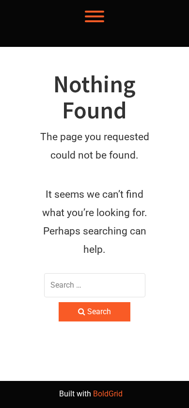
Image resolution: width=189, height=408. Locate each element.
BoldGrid (108, 393)
